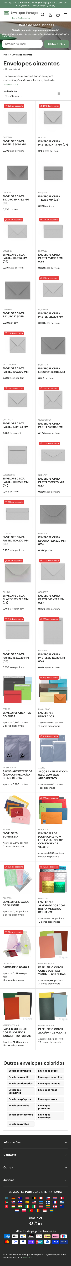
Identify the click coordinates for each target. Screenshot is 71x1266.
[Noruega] (55, 1206)
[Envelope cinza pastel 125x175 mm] (53, 291)
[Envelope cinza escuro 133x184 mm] (53, 346)
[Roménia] (37, 1210)
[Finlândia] (48, 1202)
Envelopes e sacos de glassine (16, 903)
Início (6, 54)
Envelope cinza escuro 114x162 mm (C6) (16, 200)
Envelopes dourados (21, 1083)
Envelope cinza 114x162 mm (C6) (49, 198)
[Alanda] (6, 1198)
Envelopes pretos (19, 1123)
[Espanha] (27, 1202)
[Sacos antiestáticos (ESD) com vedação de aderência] (18, 748)
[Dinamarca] (62, 1198)
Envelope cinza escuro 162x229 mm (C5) (51, 541)
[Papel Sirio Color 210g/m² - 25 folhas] (53, 1006)
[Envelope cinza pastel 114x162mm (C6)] (18, 232)
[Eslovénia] (20, 1202)
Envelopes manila (19, 1077)
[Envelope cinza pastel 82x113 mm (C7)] (53, 118)
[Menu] (65, 15)
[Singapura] (44, 1210)
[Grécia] (62, 1202)
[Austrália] (20, 1198)
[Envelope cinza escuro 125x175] (18, 290)
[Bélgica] (34, 1198)
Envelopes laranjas (49, 1083)
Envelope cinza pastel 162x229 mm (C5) (51, 599)
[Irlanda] (27, 1206)
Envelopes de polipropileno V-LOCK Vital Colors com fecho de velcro (51, 840)
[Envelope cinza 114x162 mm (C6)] (53, 174)
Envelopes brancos (20, 1070)
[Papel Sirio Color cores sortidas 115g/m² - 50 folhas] (53, 944)
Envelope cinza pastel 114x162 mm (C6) (50, 258)
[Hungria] (13, 1206)
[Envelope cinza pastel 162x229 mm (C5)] (53, 573)
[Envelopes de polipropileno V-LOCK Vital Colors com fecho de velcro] (53, 810)
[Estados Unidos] (34, 1202)
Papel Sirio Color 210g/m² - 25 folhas (52, 1030)
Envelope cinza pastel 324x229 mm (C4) (51, 658)
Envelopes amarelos (50, 1077)
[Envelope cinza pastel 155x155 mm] (53, 401)
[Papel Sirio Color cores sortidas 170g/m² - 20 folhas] (18, 1006)
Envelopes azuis (47, 1099)
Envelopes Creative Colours (17, 714)
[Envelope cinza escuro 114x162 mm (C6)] (18, 173)
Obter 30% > (56, 44)
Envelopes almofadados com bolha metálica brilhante (51, 907)
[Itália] (34, 1206)
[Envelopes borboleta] (18, 810)
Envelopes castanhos (44, 1116)
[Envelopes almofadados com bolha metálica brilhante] (53, 879)
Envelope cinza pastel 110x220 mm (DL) (15, 482)
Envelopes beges (48, 1070)
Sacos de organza (16, 967)
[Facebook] (31, 1223)
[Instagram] (35, 1223)
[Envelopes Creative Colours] (18, 690)
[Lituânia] (48, 1206)
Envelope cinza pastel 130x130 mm (15, 370)
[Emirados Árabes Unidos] (6, 1202)
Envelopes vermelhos (15, 1091)
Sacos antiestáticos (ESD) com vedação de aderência (17, 775)
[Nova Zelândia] (62, 1206)
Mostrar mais (10, 84)
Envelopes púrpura (20, 1099)
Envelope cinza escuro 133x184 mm (51, 370)
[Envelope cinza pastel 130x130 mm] (18, 345)
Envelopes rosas (47, 1089)
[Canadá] (41, 1198)
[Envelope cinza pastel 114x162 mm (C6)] (53, 232)
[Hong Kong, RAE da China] (6, 1206)
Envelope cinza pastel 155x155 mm (50, 425)
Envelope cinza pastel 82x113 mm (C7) (53, 143)
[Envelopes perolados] (53, 690)
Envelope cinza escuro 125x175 (14, 315)
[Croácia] (55, 1198)
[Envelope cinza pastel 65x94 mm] (18, 118)
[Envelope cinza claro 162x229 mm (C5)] (18, 573)
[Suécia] (51, 1210)
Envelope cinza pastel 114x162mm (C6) (15, 258)
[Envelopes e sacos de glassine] (18, 879)
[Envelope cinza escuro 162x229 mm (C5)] (53, 514)
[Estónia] (41, 1202)
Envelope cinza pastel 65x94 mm (14, 142)
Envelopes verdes (19, 1105)
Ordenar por (10, 90)
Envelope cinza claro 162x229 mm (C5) (15, 599)
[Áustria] (27, 1198)
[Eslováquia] (13, 1202)
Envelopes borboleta (10, 834)
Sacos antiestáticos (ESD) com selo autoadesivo (53, 775)
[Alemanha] (13, 1198)
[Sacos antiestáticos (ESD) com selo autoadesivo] (53, 749)
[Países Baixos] (17, 1210)
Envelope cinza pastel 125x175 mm (50, 315)
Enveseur (27, 1257)
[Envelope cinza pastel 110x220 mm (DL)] (18, 456)
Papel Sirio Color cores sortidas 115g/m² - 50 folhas (51, 971)
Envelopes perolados (46, 714)
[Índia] (20, 1206)
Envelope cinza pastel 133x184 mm (15, 425)
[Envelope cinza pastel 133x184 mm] (18, 401)
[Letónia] (41, 1206)
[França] (55, 1202)
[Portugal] (31, 1210)
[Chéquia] (48, 1198)
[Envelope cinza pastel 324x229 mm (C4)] (53, 632)
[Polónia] (24, 1210)
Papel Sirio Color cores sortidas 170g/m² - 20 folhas (17, 1032)
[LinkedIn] (40, 1223)
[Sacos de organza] (18, 944)
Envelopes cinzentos (21, 1114)
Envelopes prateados (44, 1107)
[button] (58, 15)
